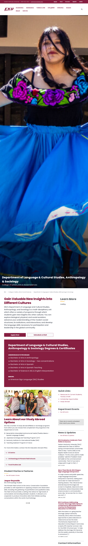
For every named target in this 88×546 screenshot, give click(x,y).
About (18, 11)
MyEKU (74, 1)
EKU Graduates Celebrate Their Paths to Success (70, 441)
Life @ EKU (51, 8)
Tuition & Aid (41, 8)
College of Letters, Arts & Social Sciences (19, 292)
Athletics (60, 8)
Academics (19, 8)
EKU (5, 292)
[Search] (82, 9)
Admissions (30, 8)
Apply (55, 1)
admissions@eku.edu (37, 1)
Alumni (68, 8)
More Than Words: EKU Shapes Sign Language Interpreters (69, 471)
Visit (61, 1)
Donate (67, 1)
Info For (25, 11)
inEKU (80, 1)
